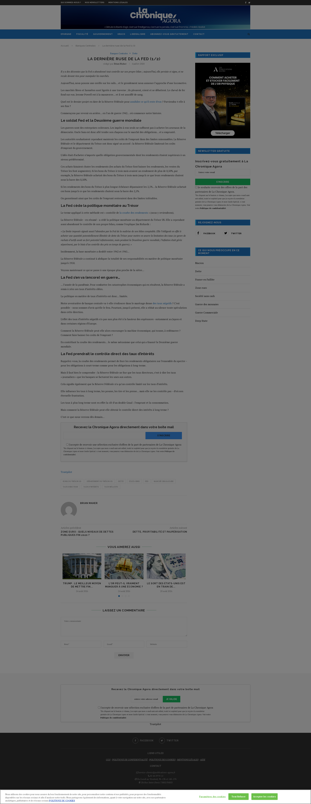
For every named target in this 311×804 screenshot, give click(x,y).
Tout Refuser (238, 796)
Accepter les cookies (264, 796)
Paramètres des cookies (212, 796)
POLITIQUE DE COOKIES (62, 800)
